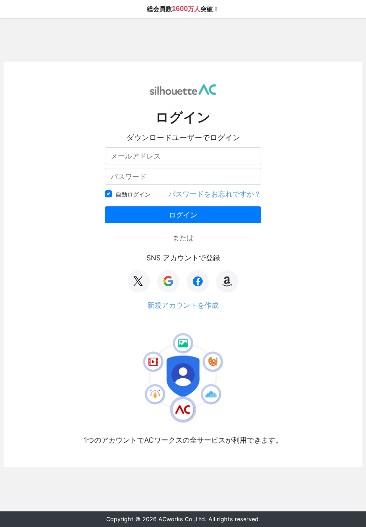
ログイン (183, 214)
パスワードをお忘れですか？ (214, 193)
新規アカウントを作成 (183, 305)
